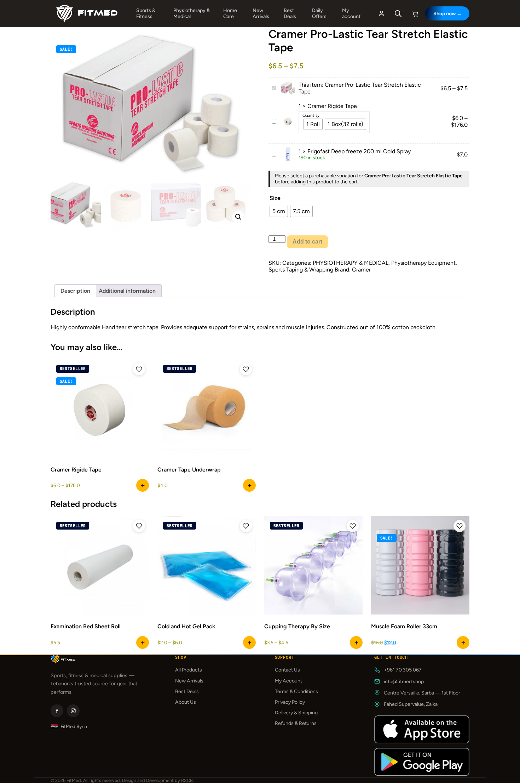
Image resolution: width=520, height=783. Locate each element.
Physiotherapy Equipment (423, 262)
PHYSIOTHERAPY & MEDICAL (350, 262)
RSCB (187, 780)
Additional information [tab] (127, 290)
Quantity (310, 115)
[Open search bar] (398, 13)
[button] (238, 217)
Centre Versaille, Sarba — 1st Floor (422, 693)
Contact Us (287, 670)
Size (275, 198)
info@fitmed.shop (404, 682)
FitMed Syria (69, 727)
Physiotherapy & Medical (191, 13)
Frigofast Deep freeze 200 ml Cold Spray (359, 151)
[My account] (381, 13)
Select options (142, 485)
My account (351, 13)
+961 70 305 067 (403, 670)
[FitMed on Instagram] (73, 710)
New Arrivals (261, 13)
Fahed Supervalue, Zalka (411, 704)
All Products (188, 670)
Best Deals (290, 13)
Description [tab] (75, 290)
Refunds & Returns (296, 723)
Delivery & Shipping (296, 713)
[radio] (313, 124)
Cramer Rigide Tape (332, 106)
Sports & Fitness (145, 13)
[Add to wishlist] (139, 369)
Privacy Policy (290, 702)
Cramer (361, 269)
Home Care (230, 13)
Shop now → (447, 14)
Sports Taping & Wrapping (300, 269)
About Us (185, 702)
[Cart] (415, 13)
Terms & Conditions (296, 691)
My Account (288, 681)
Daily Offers (319, 13)
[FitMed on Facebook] (57, 710)
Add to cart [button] (142, 642)
